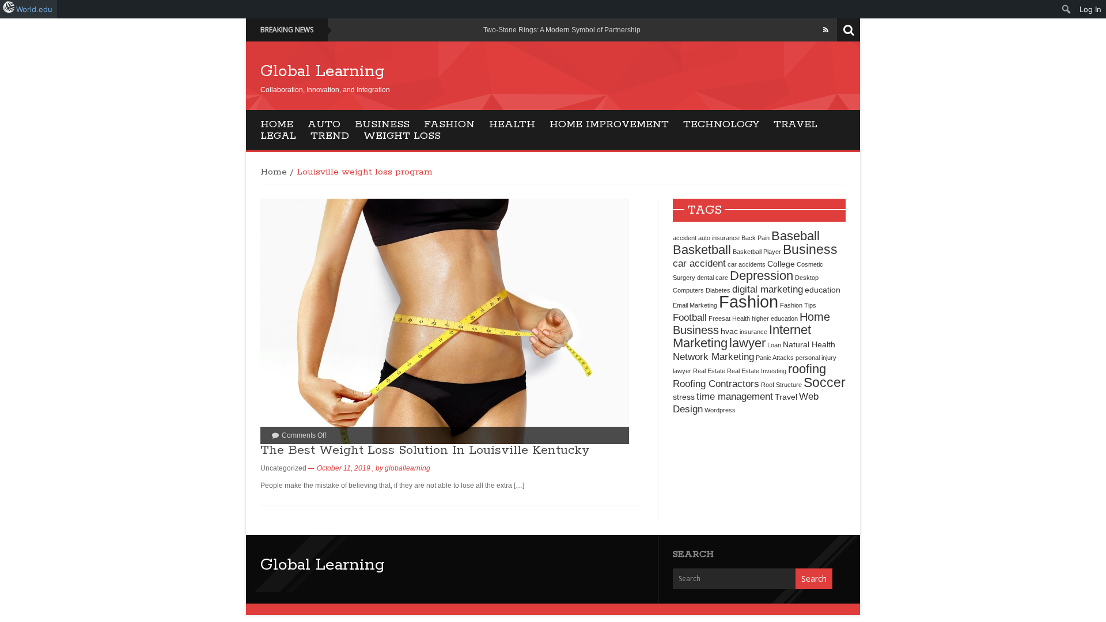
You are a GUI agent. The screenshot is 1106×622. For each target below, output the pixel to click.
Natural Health (809, 344)
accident (684, 237)
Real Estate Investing (756, 370)
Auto (324, 124)
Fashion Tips (798, 305)
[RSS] (825, 30)
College (781, 263)
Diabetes (718, 290)
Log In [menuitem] (1090, 9)
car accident (699, 263)
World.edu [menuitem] (34, 9)
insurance (753, 331)
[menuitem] (1066, 9)
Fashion (449, 124)
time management (734, 396)
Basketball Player (757, 251)
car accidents (747, 264)
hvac (729, 331)
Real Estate (709, 370)
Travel (795, 124)
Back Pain (755, 237)
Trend (329, 136)
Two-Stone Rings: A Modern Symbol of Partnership (562, 30)
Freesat (719, 318)
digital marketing (767, 289)
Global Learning (322, 71)
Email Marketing (695, 305)
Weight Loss (402, 136)
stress (684, 396)
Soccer (825, 382)
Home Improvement (609, 124)
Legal (278, 136)
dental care (712, 277)
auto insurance (719, 237)
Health (512, 124)
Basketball (702, 249)
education (822, 289)
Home (276, 124)
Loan (774, 345)
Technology (721, 124)
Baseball (795, 236)
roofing (807, 369)
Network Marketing (713, 356)
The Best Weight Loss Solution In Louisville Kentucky (425, 450)
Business (382, 124)
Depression (761, 275)
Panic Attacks (775, 357)
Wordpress (720, 410)
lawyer (747, 343)
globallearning (407, 468)
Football (690, 317)
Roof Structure (781, 384)
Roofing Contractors (716, 383)
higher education (775, 318)
